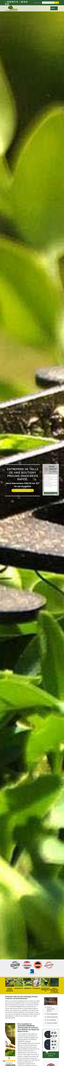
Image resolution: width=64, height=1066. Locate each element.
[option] (32, 533)
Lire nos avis (9, 1063)
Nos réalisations (22, 490)
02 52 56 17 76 (12, 1)
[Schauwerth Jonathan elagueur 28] (11, 8)
